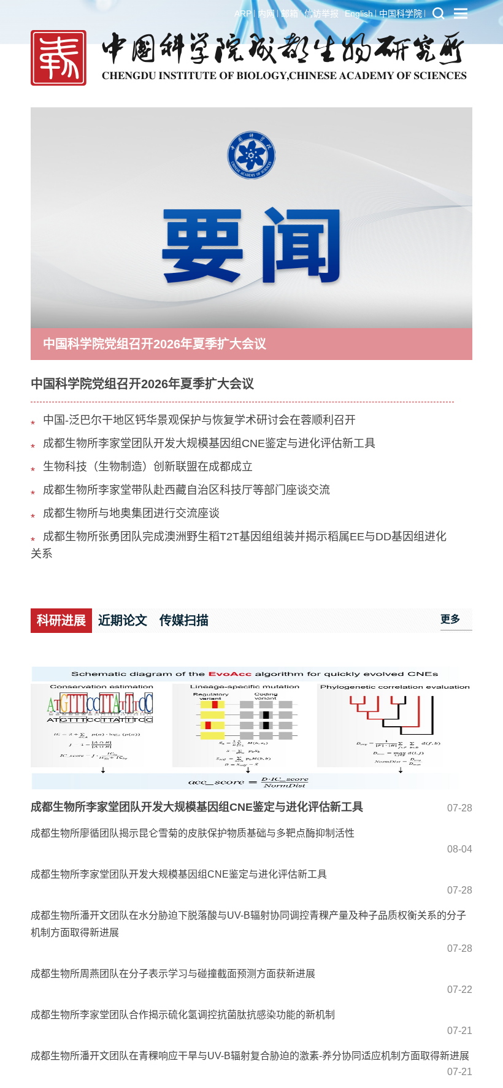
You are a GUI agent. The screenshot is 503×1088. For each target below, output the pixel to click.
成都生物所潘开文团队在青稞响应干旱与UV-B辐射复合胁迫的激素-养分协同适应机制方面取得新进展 (250, 1056)
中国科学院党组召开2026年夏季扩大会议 (154, 344)
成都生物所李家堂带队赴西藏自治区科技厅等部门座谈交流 (186, 490)
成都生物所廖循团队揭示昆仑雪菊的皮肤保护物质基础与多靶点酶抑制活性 (193, 833)
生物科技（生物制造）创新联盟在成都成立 (148, 467)
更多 (450, 619)
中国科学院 (400, 13)
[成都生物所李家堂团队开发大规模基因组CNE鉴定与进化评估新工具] (251, 728)
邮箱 (289, 13)
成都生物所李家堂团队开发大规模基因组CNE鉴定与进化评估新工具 (209, 443)
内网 (266, 13)
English (359, 13)
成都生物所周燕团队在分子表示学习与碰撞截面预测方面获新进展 (173, 973)
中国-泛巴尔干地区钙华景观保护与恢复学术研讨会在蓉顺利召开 (199, 420)
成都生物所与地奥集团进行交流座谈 (131, 513)
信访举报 (321, 13)
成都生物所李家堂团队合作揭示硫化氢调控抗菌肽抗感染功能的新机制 (183, 1014)
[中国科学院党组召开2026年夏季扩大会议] (251, 217)
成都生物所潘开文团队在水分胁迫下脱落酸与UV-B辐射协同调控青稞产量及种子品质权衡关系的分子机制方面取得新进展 (248, 924)
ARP (243, 13)
